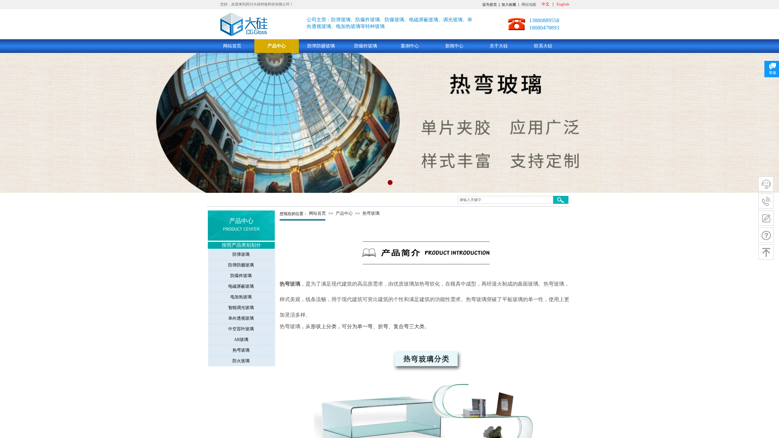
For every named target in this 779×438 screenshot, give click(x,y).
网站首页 (232, 45)
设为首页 (489, 4)
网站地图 (529, 4)
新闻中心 (454, 45)
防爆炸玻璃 (365, 45)
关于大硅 (499, 45)
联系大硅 (543, 45)
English (563, 4)
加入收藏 (508, 4)
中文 (546, 4)
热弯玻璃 (370, 213)
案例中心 (410, 45)
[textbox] (505, 200)
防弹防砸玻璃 (321, 45)
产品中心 (276, 45)
